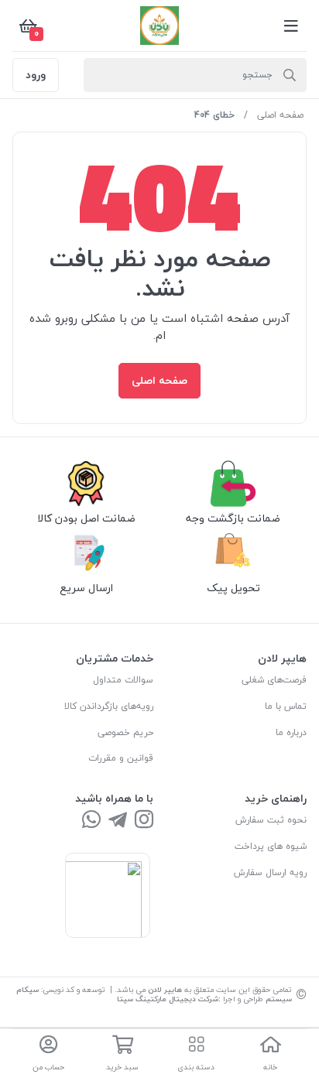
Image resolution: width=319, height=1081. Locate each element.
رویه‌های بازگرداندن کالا (108, 706)
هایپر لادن (165, 989)
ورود (36, 74)
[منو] (291, 25)
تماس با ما (286, 706)
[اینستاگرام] (144, 820)
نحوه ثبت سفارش (271, 820)
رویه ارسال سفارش (270, 872)
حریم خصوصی (125, 732)
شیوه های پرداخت (271, 846)
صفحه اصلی (280, 115)
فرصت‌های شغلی (274, 680)
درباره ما (291, 732)
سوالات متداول (123, 680)
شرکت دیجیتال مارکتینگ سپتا (167, 998)
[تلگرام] (117, 820)
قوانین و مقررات (120, 758)
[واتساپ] (91, 820)
